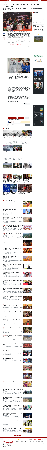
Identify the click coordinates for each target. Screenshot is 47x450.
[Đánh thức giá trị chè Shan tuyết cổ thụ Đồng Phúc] (27, 423)
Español (35, 0)
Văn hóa (4, 2)
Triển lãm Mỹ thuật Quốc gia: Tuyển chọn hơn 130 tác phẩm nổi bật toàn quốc (12, 406)
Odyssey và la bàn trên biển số (8, 358)
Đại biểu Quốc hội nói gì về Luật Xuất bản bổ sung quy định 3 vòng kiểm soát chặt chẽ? (12, 305)
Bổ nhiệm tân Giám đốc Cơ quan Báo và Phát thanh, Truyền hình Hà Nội (38, 22)
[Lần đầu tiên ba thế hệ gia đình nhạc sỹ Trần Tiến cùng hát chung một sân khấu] (27, 415)
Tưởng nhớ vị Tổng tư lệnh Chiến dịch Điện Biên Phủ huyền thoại (26, 137)
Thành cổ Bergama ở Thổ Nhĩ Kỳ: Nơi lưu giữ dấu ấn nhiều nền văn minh (13, 336)
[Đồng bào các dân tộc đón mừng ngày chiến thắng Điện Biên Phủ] (18, 44)
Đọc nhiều (36, 12)
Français (33, 0)
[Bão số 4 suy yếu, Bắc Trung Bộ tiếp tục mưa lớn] (41, 109)
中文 (36, 0)
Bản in (4, 37)
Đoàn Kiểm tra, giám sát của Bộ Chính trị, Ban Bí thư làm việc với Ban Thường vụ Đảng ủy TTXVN (13, 226)
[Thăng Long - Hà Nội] (40, 0)
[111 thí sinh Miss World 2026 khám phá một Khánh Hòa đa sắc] (27, 314)
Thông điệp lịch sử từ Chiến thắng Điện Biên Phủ (17, 137)
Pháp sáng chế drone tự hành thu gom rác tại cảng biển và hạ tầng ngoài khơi (36, 115)
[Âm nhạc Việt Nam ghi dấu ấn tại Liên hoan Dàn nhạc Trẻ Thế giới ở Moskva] (27, 243)
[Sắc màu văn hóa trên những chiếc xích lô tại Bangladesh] (27, 330)
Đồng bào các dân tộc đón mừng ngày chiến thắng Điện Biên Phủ (17, 152)
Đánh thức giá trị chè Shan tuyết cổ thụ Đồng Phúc (12, 420)
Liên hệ (42, 441)
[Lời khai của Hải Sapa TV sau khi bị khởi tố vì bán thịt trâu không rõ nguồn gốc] (38, 85)
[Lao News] (14, 439)
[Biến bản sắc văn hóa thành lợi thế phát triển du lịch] (27, 430)
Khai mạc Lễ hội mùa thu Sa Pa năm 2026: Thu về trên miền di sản (12, 374)
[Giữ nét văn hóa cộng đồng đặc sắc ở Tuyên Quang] (27, 204)
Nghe (36, 117)
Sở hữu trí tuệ (17, 441)
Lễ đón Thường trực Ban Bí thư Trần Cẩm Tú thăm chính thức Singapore (38, 78)
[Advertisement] (19, 110)
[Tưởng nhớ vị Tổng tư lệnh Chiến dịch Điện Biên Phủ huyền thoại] (27, 133)
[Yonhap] (24, 439)
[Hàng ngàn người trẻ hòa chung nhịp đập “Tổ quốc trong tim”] (27, 345)
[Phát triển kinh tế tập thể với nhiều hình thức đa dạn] (38, 58)
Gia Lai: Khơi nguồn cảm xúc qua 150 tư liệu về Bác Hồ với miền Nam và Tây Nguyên (12, 218)
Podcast (36, 106)
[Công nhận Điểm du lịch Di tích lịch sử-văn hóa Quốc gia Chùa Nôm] (27, 391)
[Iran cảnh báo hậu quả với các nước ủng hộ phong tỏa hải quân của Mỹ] (41, 121)
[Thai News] (16, 439)
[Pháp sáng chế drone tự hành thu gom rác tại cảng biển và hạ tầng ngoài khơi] (41, 115)
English (30, 0)
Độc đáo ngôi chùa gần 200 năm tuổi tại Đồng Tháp (38, 18)
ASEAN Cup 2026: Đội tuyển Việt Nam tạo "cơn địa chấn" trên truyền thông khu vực (38, 26)
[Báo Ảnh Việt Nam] (39, 439)
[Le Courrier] (35, 439)
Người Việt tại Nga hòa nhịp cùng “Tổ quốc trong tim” (12, 350)
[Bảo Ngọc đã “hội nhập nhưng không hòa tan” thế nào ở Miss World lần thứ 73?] (27, 211)
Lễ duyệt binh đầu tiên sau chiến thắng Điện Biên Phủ (7, 152)
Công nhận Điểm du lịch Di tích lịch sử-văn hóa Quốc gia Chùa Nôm (13, 390)
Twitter (4, 35)
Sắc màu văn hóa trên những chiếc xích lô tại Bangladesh (12, 328)
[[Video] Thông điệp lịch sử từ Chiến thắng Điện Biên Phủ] (17, 133)
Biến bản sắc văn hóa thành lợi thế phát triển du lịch (12, 428)
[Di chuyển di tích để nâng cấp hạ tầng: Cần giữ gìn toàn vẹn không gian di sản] (27, 399)
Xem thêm (17, 435)
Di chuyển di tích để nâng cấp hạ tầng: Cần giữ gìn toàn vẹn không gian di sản (12, 398)
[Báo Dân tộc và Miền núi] (4, 439)
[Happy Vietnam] (19, 439)
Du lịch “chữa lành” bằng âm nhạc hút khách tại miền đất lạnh (13, 289)
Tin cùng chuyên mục (8, 200)
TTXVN (33, 441)
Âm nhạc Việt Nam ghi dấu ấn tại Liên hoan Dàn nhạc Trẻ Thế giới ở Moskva (12, 241)
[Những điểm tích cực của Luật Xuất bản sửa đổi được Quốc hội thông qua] (27, 274)
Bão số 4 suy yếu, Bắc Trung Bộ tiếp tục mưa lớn (36, 109)
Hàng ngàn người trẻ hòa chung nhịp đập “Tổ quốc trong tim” (13, 344)
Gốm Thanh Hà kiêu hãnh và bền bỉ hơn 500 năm (14, 381)
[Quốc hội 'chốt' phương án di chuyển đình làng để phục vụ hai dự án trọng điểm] (27, 298)
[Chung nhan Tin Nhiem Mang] (40, 443)
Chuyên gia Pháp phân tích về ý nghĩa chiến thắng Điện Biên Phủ (7, 137)
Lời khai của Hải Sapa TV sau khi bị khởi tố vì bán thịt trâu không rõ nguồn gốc (38, 90)
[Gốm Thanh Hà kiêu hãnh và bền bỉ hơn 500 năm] (27, 384)
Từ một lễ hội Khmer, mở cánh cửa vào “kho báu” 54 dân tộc (12, 281)
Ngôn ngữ (30, 441)
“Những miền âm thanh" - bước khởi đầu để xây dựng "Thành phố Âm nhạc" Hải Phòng (12, 249)
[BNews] (8, 439)
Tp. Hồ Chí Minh (17, 119)
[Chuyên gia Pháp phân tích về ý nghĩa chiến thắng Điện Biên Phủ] (8, 133)
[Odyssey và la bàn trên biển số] (27, 360)
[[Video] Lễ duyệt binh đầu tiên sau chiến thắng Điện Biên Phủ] (8, 148)
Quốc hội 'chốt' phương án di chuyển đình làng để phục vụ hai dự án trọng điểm (12, 297)
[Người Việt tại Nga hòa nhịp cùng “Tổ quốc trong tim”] (27, 353)
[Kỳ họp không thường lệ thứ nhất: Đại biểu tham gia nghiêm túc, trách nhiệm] (27, 258)
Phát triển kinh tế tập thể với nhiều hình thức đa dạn (38, 64)
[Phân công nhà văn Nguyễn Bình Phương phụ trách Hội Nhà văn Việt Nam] (27, 266)
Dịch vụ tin (36, 441)
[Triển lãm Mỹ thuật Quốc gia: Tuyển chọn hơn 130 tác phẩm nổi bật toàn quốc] (27, 407)
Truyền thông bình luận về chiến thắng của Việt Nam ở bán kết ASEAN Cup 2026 (38, 14)
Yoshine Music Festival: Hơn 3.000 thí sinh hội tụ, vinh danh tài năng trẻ (12, 366)
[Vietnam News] (30, 439)
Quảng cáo (39, 441)
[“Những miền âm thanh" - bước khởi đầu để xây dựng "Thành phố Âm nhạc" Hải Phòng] (27, 250)
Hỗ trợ (27, 441)
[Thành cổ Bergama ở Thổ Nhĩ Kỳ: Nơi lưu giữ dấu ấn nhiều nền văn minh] (27, 338)
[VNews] (43, 439)
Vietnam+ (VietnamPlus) (8, 0)
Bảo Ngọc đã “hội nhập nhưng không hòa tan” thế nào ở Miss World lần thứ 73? (12, 210)
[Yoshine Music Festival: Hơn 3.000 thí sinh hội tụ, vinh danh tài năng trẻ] (27, 368)
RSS (25, 441)
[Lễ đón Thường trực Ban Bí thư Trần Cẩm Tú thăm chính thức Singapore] (38, 73)
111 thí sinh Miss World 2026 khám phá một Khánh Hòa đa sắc (12, 312)
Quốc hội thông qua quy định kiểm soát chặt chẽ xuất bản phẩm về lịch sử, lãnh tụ (12, 320)
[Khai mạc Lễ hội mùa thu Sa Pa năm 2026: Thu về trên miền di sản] (27, 376)
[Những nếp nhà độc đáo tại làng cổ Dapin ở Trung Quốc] (27, 235)
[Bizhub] (11, 439)
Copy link (4, 39)
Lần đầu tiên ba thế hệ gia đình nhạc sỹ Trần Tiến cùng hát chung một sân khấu (12, 414)
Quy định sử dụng (22, 441)
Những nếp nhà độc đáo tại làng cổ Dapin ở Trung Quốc (12, 234)
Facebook (4, 33)
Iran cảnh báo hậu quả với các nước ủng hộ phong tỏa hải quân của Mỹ (36, 121)
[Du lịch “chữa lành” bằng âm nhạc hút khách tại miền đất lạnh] (27, 290)
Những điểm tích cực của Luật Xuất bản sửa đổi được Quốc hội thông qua (12, 273)
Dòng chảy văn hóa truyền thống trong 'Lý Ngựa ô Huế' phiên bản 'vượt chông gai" (38, 30)
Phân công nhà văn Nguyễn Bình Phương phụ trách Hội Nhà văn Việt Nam (12, 265)
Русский (39, 0)
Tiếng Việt (28, 0)
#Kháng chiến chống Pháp (11, 119)
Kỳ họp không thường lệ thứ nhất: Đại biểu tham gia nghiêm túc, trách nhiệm (12, 257)
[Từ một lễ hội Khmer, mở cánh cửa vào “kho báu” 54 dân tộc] (27, 282)
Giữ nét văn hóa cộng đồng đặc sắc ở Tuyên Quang (11, 201)
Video (36, 68)
